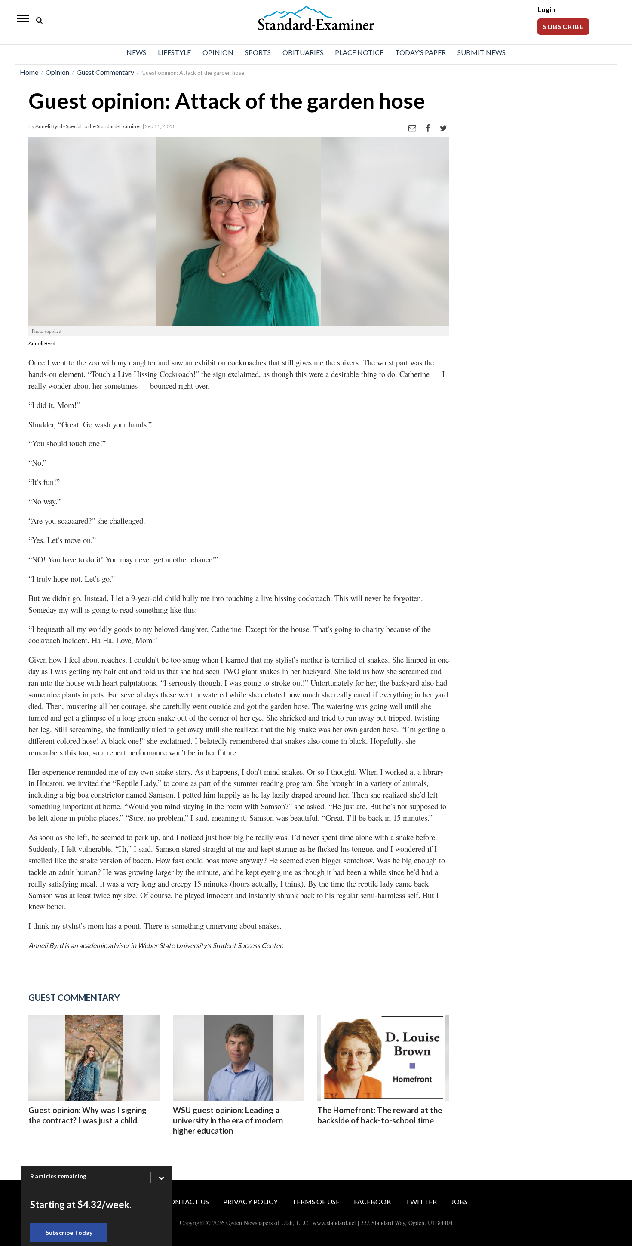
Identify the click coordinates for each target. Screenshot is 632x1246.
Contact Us (187, 1201)
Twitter (421, 1201)
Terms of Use (316, 1201)
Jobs (459, 1201)
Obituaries (302, 52)
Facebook (372, 1201)
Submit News (481, 52)
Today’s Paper (420, 52)
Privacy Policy (250, 1201)
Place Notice (359, 52)
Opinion (217, 52)
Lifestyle (174, 52)
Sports (258, 52)
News (136, 52)
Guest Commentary (105, 72)
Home (29, 72)
